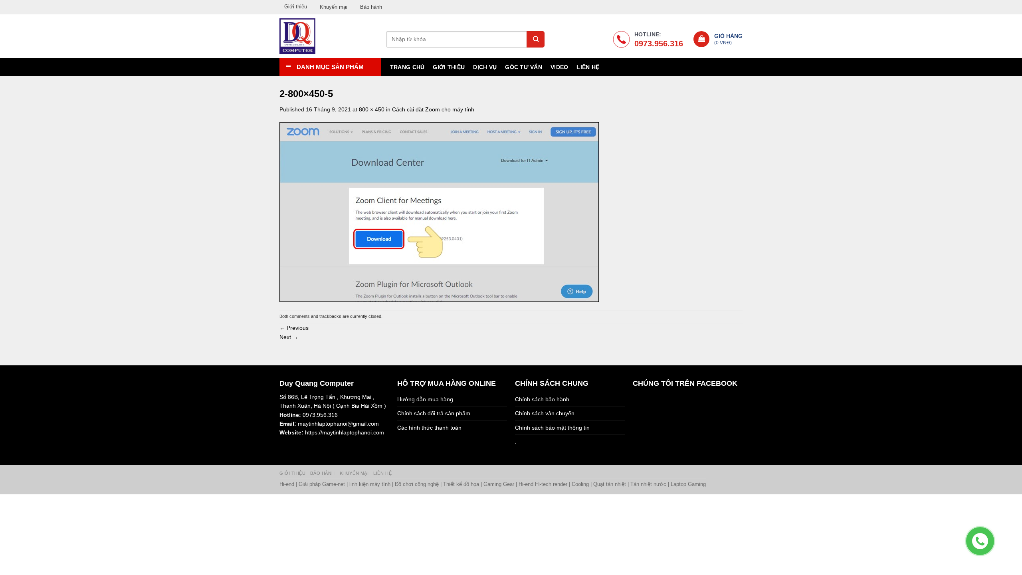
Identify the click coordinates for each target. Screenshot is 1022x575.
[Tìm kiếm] (536, 39)
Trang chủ (407, 67)
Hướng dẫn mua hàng (425, 399)
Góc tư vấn (523, 67)
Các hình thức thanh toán (429, 427)
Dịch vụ (485, 67)
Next (288, 337)
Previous (294, 328)
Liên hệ (587, 67)
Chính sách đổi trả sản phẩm (433, 413)
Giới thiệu (295, 7)
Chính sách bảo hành (542, 399)
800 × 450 (371, 109)
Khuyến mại (333, 7)
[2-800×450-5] (439, 211)
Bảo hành (371, 7)
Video (559, 67)
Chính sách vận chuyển (544, 413)
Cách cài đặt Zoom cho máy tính (433, 109)
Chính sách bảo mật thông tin (552, 427)
